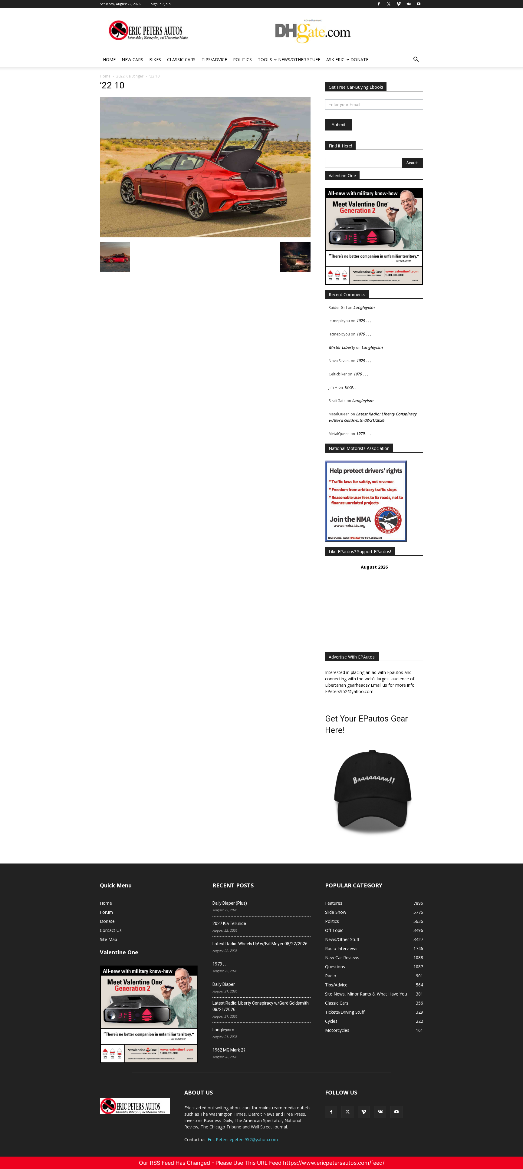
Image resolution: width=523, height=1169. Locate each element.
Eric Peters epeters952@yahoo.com (243, 1139)
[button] (416, 60)
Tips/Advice (214, 59)
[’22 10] (205, 235)
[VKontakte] (380, 1112)
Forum (106, 912)
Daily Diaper (223, 984)
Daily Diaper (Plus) (229, 903)
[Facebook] (331, 1112)
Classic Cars (181, 59)
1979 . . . (363, 320)
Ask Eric (335, 59)
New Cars (132, 59)
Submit (338, 124)
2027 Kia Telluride (229, 923)
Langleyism (363, 307)
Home (109, 59)
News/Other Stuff (299, 59)
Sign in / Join (161, 4)
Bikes (155, 59)
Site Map (108, 939)
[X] (347, 1112)
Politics (242, 59)
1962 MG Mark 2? (228, 1050)
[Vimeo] (364, 1112)
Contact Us (111, 930)
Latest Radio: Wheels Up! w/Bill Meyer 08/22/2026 (260, 943)
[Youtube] (396, 1112)
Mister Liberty (342, 347)
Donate (359, 59)
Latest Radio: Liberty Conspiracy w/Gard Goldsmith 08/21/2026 (260, 1006)
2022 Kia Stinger (129, 76)
